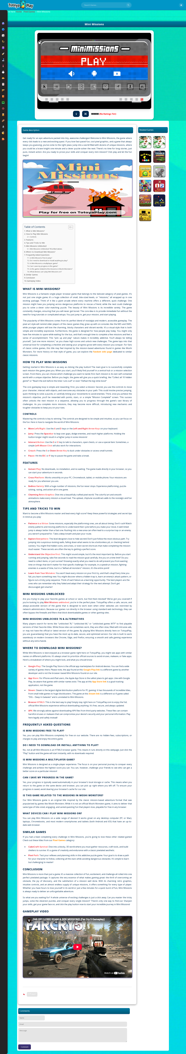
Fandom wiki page (102, 351)
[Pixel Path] (145, 215)
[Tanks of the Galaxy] (159, 157)
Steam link (94, 693)
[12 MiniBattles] (159, 186)
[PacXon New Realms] (145, 171)
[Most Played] (181, 5)
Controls (33, 237)
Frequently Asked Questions (37, 255)
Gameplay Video (34, 281)
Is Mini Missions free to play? (41, 258)
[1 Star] (92, 114)
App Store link (99, 681)
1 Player (32, 994)
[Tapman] (145, 157)
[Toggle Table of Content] (69, 227)
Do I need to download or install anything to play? (49, 260)
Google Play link (91, 669)
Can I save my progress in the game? (44, 266)
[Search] (128, 5)
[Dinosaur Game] (159, 171)
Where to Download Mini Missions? (40, 252)
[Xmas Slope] (145, 142)
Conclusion (30, 278)
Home (19, 11)
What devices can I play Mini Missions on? (46, 272)
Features (29, 240)
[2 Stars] (93, 114)
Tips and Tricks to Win (35, 243)
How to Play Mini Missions (37, 234)
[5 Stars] (98, 114)
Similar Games (32, 274)
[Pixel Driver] (145, 186)
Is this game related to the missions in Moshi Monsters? (51, 269)
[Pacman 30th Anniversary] (159, 200)
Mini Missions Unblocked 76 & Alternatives (46, 249)
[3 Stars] (95, 114)
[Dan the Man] (145, 200)
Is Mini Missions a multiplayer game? (44, 263)
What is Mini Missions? (35, 231)
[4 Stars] (96, 114)
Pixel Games (29, 11)
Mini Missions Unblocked (36, 246)
